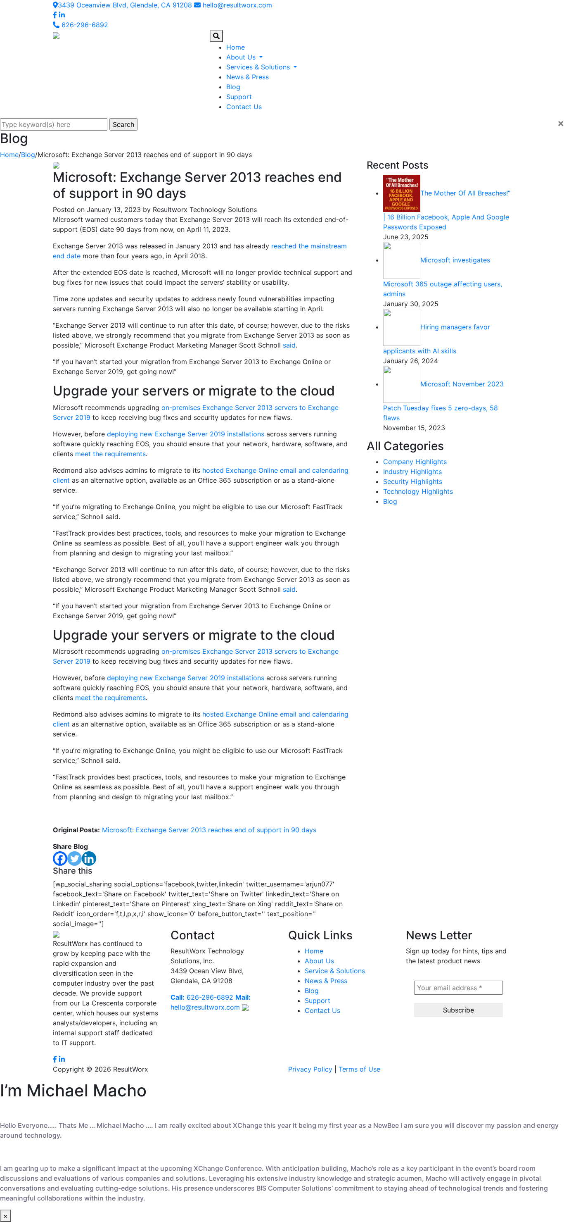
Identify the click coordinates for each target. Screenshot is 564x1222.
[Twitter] (74, 858)
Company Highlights (415, 461)
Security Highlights (412, 481)
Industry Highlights (412, 471)
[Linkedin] (89, 858)
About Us (242, 57)
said (289, 345)
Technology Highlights (418, 491)
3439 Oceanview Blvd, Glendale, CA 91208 (125, 5)
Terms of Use (359, 1069)
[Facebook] (60, 858)
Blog (233, 87)
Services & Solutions (259, 67)
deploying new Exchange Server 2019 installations (185, 434)
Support (239, 97)
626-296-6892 (83, 25)
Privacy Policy (310, 1069)
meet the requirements (110, 454)
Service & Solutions (335, 971)
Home (235, 47)
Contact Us (244, 106)
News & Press (247, 77)
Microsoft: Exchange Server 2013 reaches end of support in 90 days (209, 830)
